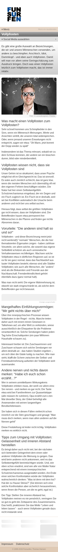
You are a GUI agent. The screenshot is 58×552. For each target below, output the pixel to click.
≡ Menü (5, 29)
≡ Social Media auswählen (15, 39)
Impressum (7, 544)
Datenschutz (22, 544)
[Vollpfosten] (29, 96)
